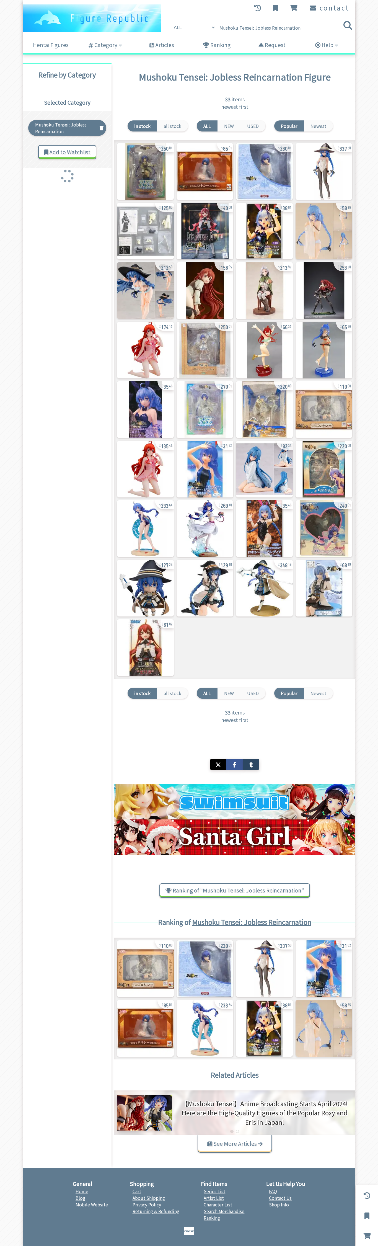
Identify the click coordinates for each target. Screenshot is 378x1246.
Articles (164, 45)
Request (275, 45)
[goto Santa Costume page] (234, 837)
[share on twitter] (218, 764)
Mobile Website (92, 1204)
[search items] (347, 25)
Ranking (220, 45)
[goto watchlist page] (275, 8)
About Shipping (149, 1198)
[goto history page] (258, 8)
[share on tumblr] (251, 764)
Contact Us (280, 1198)
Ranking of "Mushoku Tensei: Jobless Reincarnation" (238, 890)
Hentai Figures (51, 45)
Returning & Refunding (156, 1211)
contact (333, 7)
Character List (218, 1204)
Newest (318, 126)
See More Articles (235, 1143)
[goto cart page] (294, 8)
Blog (80, 1198)
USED (253, 126)
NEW (229, 126)
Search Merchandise (224, 1211)
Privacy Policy (147, 1204)
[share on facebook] (234, 764)
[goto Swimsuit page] (234, 801)
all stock (172, 126)
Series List (214, 1191)
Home (82, 1191)
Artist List (214, 1198)
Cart (137, 1191)
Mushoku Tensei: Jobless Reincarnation (251, 922)
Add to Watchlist (69, 152)
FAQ (273, 1191)
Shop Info (279, 1204)
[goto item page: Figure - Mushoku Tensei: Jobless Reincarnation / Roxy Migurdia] (145, 171)
